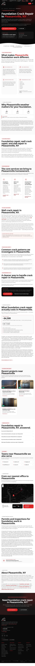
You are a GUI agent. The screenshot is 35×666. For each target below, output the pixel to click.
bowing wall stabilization (24, 586)
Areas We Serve (6, 8)
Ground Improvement (4, 653)
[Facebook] (2, 636)
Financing (19, 652)
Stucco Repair (3, 654)
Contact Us (19, 653)
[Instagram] (7, 636)
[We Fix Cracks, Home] (3, 3)
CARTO (32, 502)
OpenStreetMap (26, 502)
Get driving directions (27, 506)
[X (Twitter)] (5, 636)
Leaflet (22, 502)
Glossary (27, 649)
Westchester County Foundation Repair (21, 293)
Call (30, 3)
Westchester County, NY (12, 8)
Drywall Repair (3, 656)
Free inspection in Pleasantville (8, 28)
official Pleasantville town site (7, 589)
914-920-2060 (32, 1)
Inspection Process (21, 647)
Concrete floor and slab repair (28, 197)
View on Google (4, 631)
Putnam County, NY (13, 649)
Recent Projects (28, 644)
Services (2, 642)
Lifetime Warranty (27, 1)
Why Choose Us (20, 644)
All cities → (11, 650)
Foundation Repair (4, 644)
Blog (27, 647)
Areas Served (12, 642)
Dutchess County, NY (13, 647)
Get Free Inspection (11, 609)
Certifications (20, 649)
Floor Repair (3, 649)
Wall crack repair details (16, 194)
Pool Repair (3, 648)
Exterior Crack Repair (4, 652)
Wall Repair (3, 645)
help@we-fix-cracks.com (6, 630)
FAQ (27, 650)
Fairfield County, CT (13, 644)
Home (2, 8)
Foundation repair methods (5, 195)
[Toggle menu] (33, 3)
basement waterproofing (11, 585)
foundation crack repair (24, 584)
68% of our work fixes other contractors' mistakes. (17, 597)
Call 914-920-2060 (8, 293)
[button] (21, 489)
